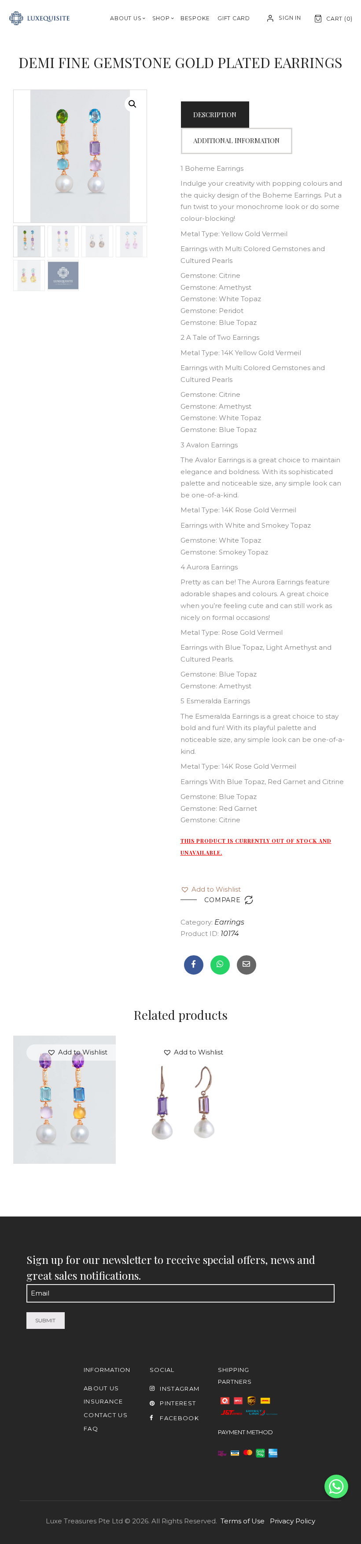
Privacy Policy (292, 1521)
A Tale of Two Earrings (64, 1078)
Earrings (229, 922)
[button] (210, 890)
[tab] (215, 114)
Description (214, 114)
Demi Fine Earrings (180, 1090)
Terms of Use (243, 1521)
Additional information (236, 140)
